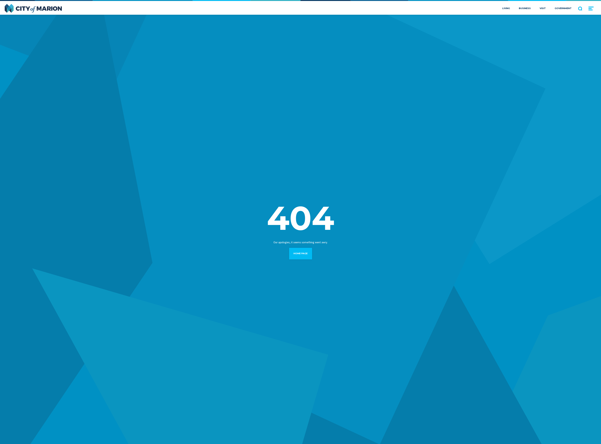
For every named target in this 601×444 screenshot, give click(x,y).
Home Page (300, 253)
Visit (543, 8)
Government (563, 8)
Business (525, 8)
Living (506, 8)
